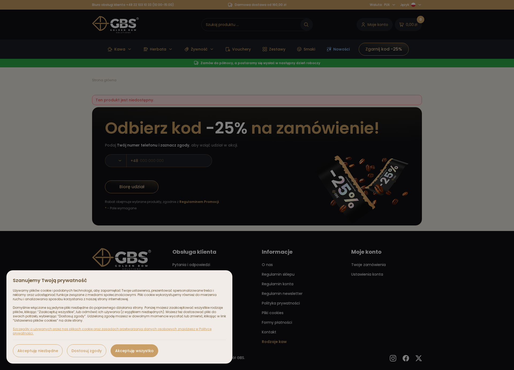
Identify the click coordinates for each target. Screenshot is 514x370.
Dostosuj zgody (86, 350)
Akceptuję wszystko (134, 350)
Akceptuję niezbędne (37, 350)
